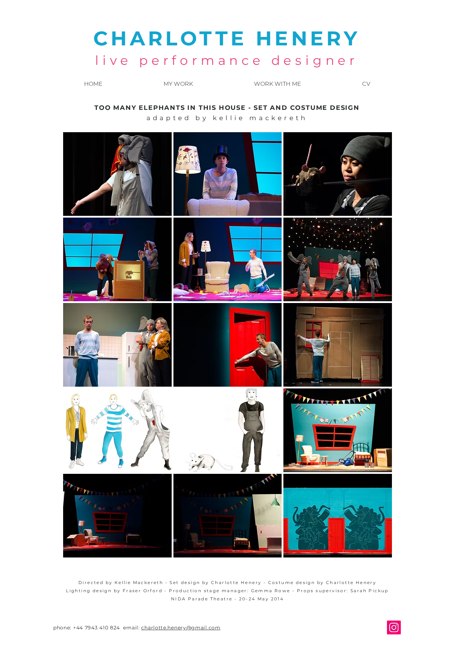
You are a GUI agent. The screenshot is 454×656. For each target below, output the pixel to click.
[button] (117, 174)
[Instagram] (394, 627)
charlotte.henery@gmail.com (180, 627)
